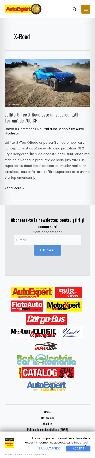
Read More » (14, 187)
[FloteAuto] (27, 306)
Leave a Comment (19, 129)
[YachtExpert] (71, 332)
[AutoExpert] (32, 292)
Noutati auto (47, 129)
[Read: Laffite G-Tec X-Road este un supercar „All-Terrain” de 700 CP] (47, 82)
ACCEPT (78, 448)
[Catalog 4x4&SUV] (46, 372)
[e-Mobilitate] (46, 359)
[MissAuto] (46, 346)
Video (63, 129)
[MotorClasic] (34, 332)
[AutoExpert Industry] (46, 386)
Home (47, 412)
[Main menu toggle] (85, 9)
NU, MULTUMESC (49, 448)
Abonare (47, 250)
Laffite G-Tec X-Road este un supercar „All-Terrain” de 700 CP (42, 117)
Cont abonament (47, 232)
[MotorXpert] (64, 306)
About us (47, 423)
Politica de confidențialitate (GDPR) (47, 429)
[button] (75, 9)
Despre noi (47, 418)
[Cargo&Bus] (46, 319)
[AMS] (68, 292)
